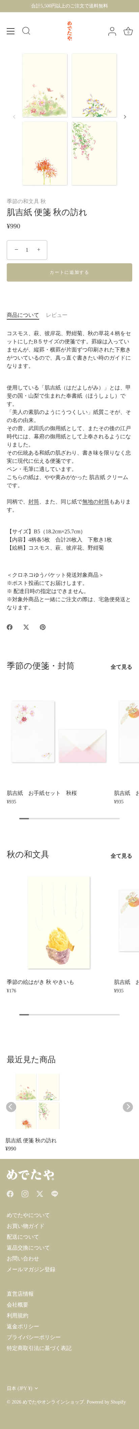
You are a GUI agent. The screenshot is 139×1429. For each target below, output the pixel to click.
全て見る (121, 667)
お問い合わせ (23, 1258)
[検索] (26, 31)
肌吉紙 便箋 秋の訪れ (31, 1140)
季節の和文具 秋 (26, 201)
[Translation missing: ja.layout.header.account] (112, 31)
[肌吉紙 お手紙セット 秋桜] (59, 733)
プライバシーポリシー (34, 1337)
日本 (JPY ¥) (19, 1388)
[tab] (26, 315)
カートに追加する (69, 272)
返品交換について (28, 1248)
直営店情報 (20, 1294)
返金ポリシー (23, 1326)
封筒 (33, 501)
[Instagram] (25, 1193)
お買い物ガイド (26, 1226)
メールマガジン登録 (31, 1269)
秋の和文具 (28, 854)
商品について (23, 315)
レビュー (56, 315)
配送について (23, 1237)
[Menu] (10, 31)
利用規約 (17, 1315)
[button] (14, 116)
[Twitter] (39, 1193)
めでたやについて (28, 1215)
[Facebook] (10, 1193)
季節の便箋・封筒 (41, 665)
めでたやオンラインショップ (53, 1402)
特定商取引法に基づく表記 (39, 1348)
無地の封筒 (95, 501)
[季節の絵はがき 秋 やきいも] (59, 922)
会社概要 (17, 1305)
